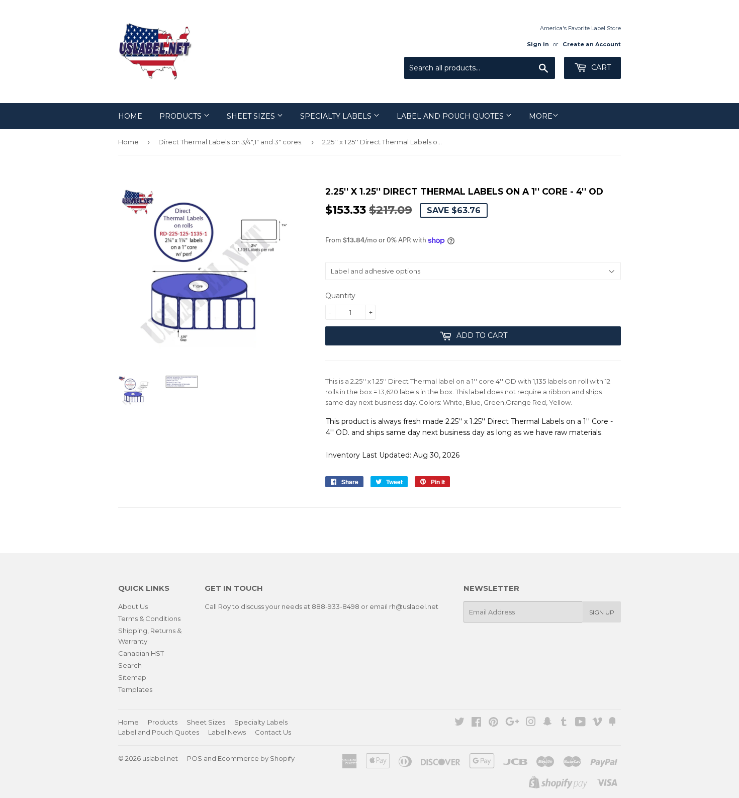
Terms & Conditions (149, 618)
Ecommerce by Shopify (256, 758)
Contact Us (273, 732)
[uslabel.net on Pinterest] (493, 723)
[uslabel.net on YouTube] (580, 723)
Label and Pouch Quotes (451, 116)
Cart (600, 67)
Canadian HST (141, 653)
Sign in (538, 44)
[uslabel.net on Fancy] (612, 723)
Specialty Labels (337, 116)
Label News (227, 732)
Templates (135, 689)
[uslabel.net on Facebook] (476, 723)
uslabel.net (160, 758)
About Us (133, 606)
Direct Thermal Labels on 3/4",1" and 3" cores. (230, 142)
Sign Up (601, 612)
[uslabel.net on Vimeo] (597, 723)
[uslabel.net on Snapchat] (547, 723)
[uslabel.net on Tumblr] (564, 723)
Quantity (340, 295)
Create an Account (592, 44)
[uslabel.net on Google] (512, 723)
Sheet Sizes (252, 116)
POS (194, 758)
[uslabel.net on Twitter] (459, 723)
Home (130, 116)
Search (130, 665)
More (540, 116)
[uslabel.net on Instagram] (531, 723)
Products (181, 116)
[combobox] (479, 68)
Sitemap (132, 677)
